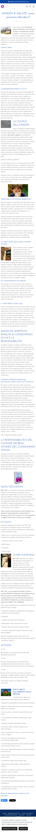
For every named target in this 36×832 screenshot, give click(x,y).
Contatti (4, 813)
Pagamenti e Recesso (14, 813)
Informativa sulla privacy (11, 814)
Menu (33, 6)
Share (5, 800)
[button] (27, 6)
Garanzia (28, 814)
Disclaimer (18, 816)
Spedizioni (22, 814)
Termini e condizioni (27, 813)
